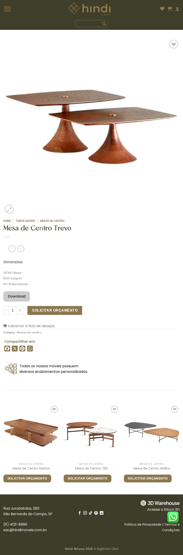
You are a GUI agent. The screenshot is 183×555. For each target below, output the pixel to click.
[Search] (91, 23)
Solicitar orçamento (55, 310)
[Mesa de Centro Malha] (152, 432)
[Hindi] (89, 8)
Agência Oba (107, 549)
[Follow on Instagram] (85, 513)
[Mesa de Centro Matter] (31, 432)
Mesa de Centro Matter (31, 468)
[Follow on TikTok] (90, 513)
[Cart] (170, 9)
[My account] (177, 9)
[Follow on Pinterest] (96, 513)
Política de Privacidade (143, 524)
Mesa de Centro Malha (151, 468)
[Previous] (3, 449)
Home (7, 221)
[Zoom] (9, 209)
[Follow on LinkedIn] (101, 513)
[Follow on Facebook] (79, 513)
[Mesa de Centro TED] (91, 432)
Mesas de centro (52, 221)
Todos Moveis (25, 221)
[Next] (179, 449)
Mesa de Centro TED (91, 468)
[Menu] (13, 9)
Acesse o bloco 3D (163, 509)
